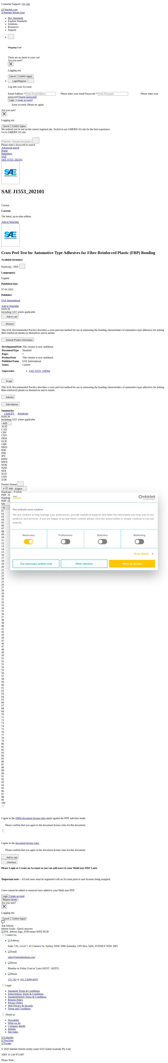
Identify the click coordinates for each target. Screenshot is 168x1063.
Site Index (13, 1032)
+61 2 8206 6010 (29, 979)
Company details (16, 1026)
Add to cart (11, 316)
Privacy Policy (15, 1002)
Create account (16, 896)
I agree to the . (20, 843)
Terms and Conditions (19, 1008)
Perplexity (22, 413)
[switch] (65, 541)
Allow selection (84, 563)
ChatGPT (9, 413)
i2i (2, 9)
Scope (8, 381)
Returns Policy (15, 999)
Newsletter (13, 1020)
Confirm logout (25, 76)
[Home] (13, 12)
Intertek (12, 1029)
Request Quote (10, 899)
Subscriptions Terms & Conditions (25, 994)
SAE (3, 156)
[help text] (22, 266)
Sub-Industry (11, 404)
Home (4, 150)
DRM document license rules (30, 818)
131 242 (25, 4)
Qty (3, 503)
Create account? (24, 100)
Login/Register (19, 81)
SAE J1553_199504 (39, 371)
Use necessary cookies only (36, 563)
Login (11, 100)
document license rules (27, 843)
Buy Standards (15, 18)
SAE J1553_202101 (11, 159)
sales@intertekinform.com (21, 957)
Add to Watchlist (10, 222)
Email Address (46, 93)
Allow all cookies (132, 563)
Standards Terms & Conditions (24, 991)
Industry (9, 397)
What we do (14, 1023)
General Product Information (19, 340)
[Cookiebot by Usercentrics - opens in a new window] (141, 497)
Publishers (6, 153)
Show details (141, 553)
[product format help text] (20, 483)
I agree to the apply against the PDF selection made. (43, 818)
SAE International (10, 300)
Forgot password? (27, 97)
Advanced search (10, 147)
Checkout (11, 862)
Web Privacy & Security (20, 1005)
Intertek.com (11, 9)
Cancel (12, 76)
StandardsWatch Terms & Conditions (27, 996)
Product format (9, 484)
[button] (6, 423)
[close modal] (10, 64)
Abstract (9, 324)
